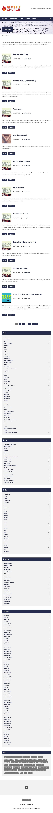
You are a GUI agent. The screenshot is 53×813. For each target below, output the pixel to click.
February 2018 (7, 672)
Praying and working (20, 54)
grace (46, 762)
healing (6, 765)
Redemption (7, 396)
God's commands (35, 759)
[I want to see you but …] (6, 221)
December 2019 (7, 628)
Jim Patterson (7, 590)
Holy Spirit (6, 371)
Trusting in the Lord (8, 482)
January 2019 (7, 649)
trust (21, 772)
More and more (18, 188)
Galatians (6, 513)
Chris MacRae (7, 574)
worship (30, 772)
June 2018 (6, 664)
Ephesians (6, 509)
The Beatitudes (7, 413)
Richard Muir (7, 599)
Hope (5, 373)
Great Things (7, 366)
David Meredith (7, 578)
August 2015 (7, 730)
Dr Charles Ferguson (9, 582)
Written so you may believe (10, 432)
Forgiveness (7, 354)
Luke (5, 530)
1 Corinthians (7, 494)
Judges (5, 528)
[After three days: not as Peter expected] (6, 301)
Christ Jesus (18, 757)
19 (29, 324)
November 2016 (7, 698)
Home (3, 35)
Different (6, 452)
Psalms (5, 543)
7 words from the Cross (10, 444)
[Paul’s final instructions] (6, 168)
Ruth (5, 549)
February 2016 (7, 717)
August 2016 (7, 704)
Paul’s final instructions (21, 161)
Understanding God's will (10, 428)
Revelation (6, 545)
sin (24, 770)
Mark (5, 532)
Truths (5, 426)
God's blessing (26, 759)
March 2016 (6, 715)
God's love (20, 762)
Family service (7, 454)
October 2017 (7, 681)
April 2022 (6, 619)
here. (3, 46)
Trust (5, 424)
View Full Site (26, 800)
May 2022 (6, 617)
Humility (6, 375)
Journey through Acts (9, 385)
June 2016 (6, 708)
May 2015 (6, 736)
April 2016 (6, 713)
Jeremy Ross (27, 58)
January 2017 (7, 693)
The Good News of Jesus (10, 419)
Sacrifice (6, 400)
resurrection (7, 398)
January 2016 (7, 719)
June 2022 (6, 615)
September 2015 (8, 727)
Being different (7, 339)
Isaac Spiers (7, 586)
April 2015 (6, 738)
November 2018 (7, 653)
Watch (12, 72)
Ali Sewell (6, 567)
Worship (6, 430)
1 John (5, 496)
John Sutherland (8, 593)
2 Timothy (6, 502)
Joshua (5, 526)
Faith (5, 351)
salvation (15, 770)
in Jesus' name (19, 765)
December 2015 (7, 721)
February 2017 (7, 691)
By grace (6, 450)
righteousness (7, 770)
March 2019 (6, 645)
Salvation (6, 402)
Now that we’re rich (20, 135)
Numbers (6, 536)
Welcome (4, 18)
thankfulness (43, 770)
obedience (24, 767)
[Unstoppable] (6, 116)
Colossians (6, 507)
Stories (5, 409)
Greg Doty (6, 584)
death (5, 347)
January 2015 (7, 744)
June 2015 (6, 734)
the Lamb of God (15, 772)
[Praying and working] (6, 61)
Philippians (6, 538)
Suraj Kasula (7, 601)
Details (4, 72)
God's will (34, 762)
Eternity (5, 349)
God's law (14, 762)
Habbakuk (6, 517)
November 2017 (7, 679)
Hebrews (6, 519)
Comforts (6, 345)
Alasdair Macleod (8, 563)
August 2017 (7, 683)
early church (7, 759)
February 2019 (7, 647)
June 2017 (6, 685)
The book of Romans (9, 480)
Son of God (6, 405)
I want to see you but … (21, 214)
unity (25, 772)
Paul (29, 767)
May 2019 (6, 640)
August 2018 (7, 660)
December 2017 (7, 676)
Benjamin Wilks (7, 569)
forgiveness (18, 759)
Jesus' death (32, 765)
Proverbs (6, 540)
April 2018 (6, 668)
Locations (22, 804)
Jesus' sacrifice (7, 767)
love (14, 767)
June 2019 (6, 638)
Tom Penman (7, 603)
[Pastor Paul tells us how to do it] (6, 249)
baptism (6, 757)
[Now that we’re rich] (6, 142)
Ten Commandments (9, 411)
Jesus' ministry (39, 765)
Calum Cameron (8, 571)
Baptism (6, 337)
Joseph (5, 383)
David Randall (7, 580)
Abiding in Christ (8, 446)
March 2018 (6, 670)
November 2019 (7, 630)
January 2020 (7, 626)
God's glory (43, 759)
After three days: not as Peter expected (27, 294)
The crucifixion (7, 417)
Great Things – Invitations (10, 368)
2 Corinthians (7, 500)
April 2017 (6, 689)
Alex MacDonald (8, 565)
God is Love (7, 358)
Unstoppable (17, 109)
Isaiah (5, 521)
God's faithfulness (8, 360)
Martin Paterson (8, 597)
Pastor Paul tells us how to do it (24, 242)
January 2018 (7, 674)
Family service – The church (11, 457)
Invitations (6, 377)
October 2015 (7, 725)
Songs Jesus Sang (8, 474)
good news (40, 762)
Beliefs (21, 18)
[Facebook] (50, 18)
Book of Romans (8, 343)
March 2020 (6, 621)
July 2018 (6, 662)
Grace (5, 364)
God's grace (7, 762)
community (34, 757)
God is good (7, 356)
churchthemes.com (35, 808)
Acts (5, 504)
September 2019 (8, 634)
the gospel (6, 772)
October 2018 (7, 655)
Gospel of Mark (7, 362)
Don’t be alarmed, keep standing (24, 81)
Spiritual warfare (8, 407)
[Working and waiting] (6, 275)
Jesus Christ (7, 381)
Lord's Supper (7, 390)
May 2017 (6, 687)
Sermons (27, 18)
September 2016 (8, 702)
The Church (6, 415)
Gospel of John (7, 459)
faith (13, 759)
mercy (18, 767)
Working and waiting (20, 268)
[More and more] (6, 194)
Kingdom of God (8, 388)
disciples (40, 757)
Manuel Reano (7, 595)
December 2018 (7, 651)
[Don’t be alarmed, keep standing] (6, 88)
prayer (39, 767)
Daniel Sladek (7, 576)
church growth (26, 757)
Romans (6, 547)
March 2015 (6, 740)
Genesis (6, 515)
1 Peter (5, 498)
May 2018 (6, 666)
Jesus (5, 379)
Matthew (6, 534)
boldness (12, 757)
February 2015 (7, 742)
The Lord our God (8, 422)
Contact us (34, 18)
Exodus (5, 511)
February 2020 (7, 623)
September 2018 (8, 657)
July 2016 (6, 706)
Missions (6, 392)
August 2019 (7, 636)
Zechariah (6, 551)
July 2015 (6, 732)
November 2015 (7, 723)
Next (34, 324)
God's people (27, 762)
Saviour (20, 770)
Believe (5, 341)
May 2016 (6, 710)
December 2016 (7, 696)
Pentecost (34, 767)
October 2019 (7, 632)
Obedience (6, 394)
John (5, 524)
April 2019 (6, 643)
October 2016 (7, 700)
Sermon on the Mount (9, 471)
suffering (36, 770)
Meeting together (13, 18)
